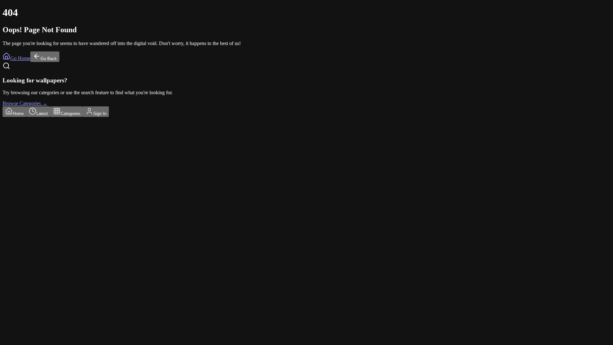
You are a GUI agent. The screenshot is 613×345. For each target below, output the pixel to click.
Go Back (49, 58)
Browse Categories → (25, 103)
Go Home (20, 58)
